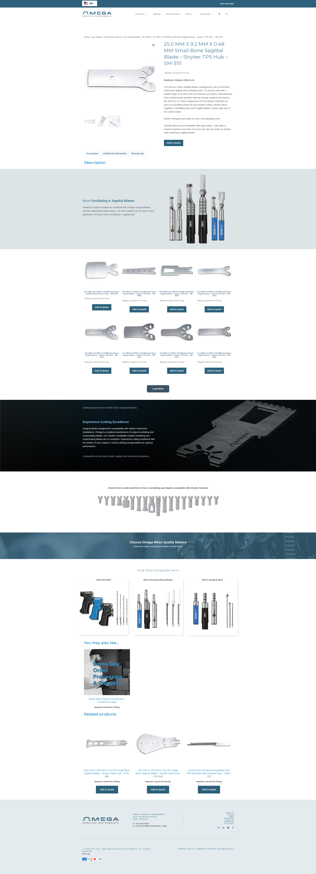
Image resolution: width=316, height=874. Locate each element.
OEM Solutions (173, 14)
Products (139, 14)
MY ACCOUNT (229, 823)
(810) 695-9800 (227, 4)
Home (86, 37)
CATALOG (230, 815)
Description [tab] (92, 153)
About (188, 14)
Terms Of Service (206, 849)
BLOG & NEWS (229, 818)
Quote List (205, 14)
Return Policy (226, 849)
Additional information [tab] (115, 153)
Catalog (156, 14)
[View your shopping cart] (219, 14)
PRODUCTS (230, 813)
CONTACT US (229, 820)
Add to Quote (174, 143)
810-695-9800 (142, 824)
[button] (153, 45)
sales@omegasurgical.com (151, 826)
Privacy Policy (186, 849)
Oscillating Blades (132, 37)
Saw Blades (96, 37)
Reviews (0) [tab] (137, 153)
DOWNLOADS (229, 822)
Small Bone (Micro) (113, 37)
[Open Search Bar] (226, 14)
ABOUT (231, 816)
